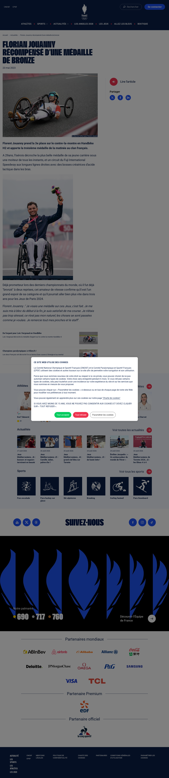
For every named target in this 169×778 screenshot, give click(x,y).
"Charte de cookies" (111, 398)
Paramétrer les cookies (102, 415)
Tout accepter (63, 415)
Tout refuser (80, 415)
